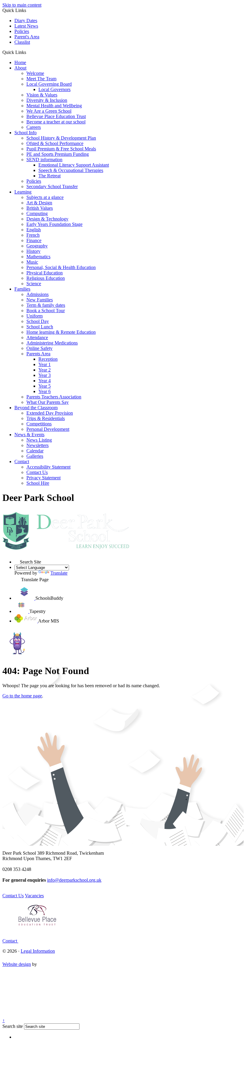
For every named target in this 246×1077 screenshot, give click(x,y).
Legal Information (38, 951)
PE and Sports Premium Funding (57, 154)
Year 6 (44, 391)
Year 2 (44, 369)
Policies (21, 31)
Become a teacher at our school (56, 121)
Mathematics (38, 256)
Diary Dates (25, 20)
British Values (39, 208)
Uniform (34, 315)
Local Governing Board (49, 84)
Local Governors (54, 89)
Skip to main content (21, 4)
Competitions (39, 423)
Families (22, 288)
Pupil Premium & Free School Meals (61, 148)
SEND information (44, 159)
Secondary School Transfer (52, 186)
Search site (12, 1026)
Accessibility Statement (48, 466)
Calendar (35, 450)
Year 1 (44, 364)
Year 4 (44, 380)
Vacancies (34, 895)
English (33, 229)
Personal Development (47, 429)
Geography (37, 245)
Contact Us (37, 472)
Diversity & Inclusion (46, 100)
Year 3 (44, 375)
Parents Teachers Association (53, 396)
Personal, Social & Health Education (61, 267)
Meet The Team (41, 78)
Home (20, 62)
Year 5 (44, 386)
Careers (33, 127)
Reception (48, 359)
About (20, 67)
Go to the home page (22, 695)
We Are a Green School (48, 111)
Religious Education (45, 278)
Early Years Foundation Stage (54, 224)
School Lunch (39, 326)
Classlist (22, 42)
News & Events (29, 434)
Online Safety (39, 348)
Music (32, 262)
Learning (23, 191)
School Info (25, 132)
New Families (39, 299)
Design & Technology (47, 218)
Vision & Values (41, 94)
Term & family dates (45, 305)
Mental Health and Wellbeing (54, 105)
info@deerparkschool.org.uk (74, 880)
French (33, 235)
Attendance (37, 337)
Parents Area (38, 353)
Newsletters (37, 445)
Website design (16, 964)
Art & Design (39, 202)
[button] (28, 52)
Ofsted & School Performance (54, 143)
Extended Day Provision (49, 413)
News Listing (39, 439)
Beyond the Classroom (36, 407)
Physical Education (44, 272)
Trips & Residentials (45, 418)
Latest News (26, 25)
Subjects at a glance (45, 197)
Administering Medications (52, 342)
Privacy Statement (43, 477)
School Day (37, 321)
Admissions (37, 294)
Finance (33, 240)
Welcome (35, 73)
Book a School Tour (45, 310)
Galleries (34, 456)
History (33, 251)
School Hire (37, 483)
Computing (37, 213)
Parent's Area (26, 36)
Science (33, 283)
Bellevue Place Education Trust (56, 116)
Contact (21, 461)
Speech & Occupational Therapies (70, 170)
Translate (59, 572)
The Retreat (49, 175)
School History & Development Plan (61, 138)
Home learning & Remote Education (61, 332)
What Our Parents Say (47, 402)
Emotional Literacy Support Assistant (73, 164)
